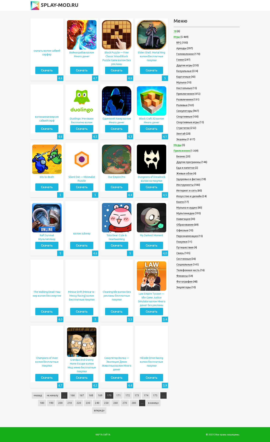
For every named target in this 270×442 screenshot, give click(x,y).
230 (88, 402)
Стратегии (183, 127)
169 (100, 395)
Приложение (182, 150)
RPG (178, 42)
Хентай (181, 133)
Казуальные (184, 71)
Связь (180, 253)
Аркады (181, 48)
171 (118, 395)
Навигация (183, 219)
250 (106, 402)
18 (175, 31)
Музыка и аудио (186, 207)
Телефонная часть (188, 270)
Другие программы (188, 162)
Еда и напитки (185, 167)
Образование (185, 224)
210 (69, 402)
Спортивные (184, 116)
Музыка (181, 82)
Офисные (182, 230)
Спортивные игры (187, 122)
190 (51, 402)
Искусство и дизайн (189, 196)
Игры (177, 36)
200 (60, 402)
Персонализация (187, 236)
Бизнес (180, 156)
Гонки (180, 59)
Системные (183, 258)
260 (115, 402)
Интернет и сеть (186, 190)
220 (79, 402)
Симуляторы (184, 110)
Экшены (181, 139)
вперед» (99, 410)
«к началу (52, 395)
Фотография (184, 281)
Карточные (183, 76)
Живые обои (184, 173)
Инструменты (185, 184)
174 (146, 395)
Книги (180, 201)
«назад (38, 395)
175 (155, 395)
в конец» (153, 402)
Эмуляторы (183, 287)
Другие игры (184, 65)
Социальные (184, 264)
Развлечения (184, 99)
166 (72, 395)
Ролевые (182, 105)
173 (137, 395)
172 (127, 395)
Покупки (181, 241)
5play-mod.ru (58, 5)
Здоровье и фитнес (188, 179)
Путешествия (184, 247)
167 (82, 395)
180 (42, 402)
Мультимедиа (185, 213)
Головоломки (185, 53)
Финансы (182, 275)
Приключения (185, 93)
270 (125, 402)
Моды (177, 145)
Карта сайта (103, 434)
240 (97, 402)
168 (91, 395)
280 (134, 402)
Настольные (184, 88)
